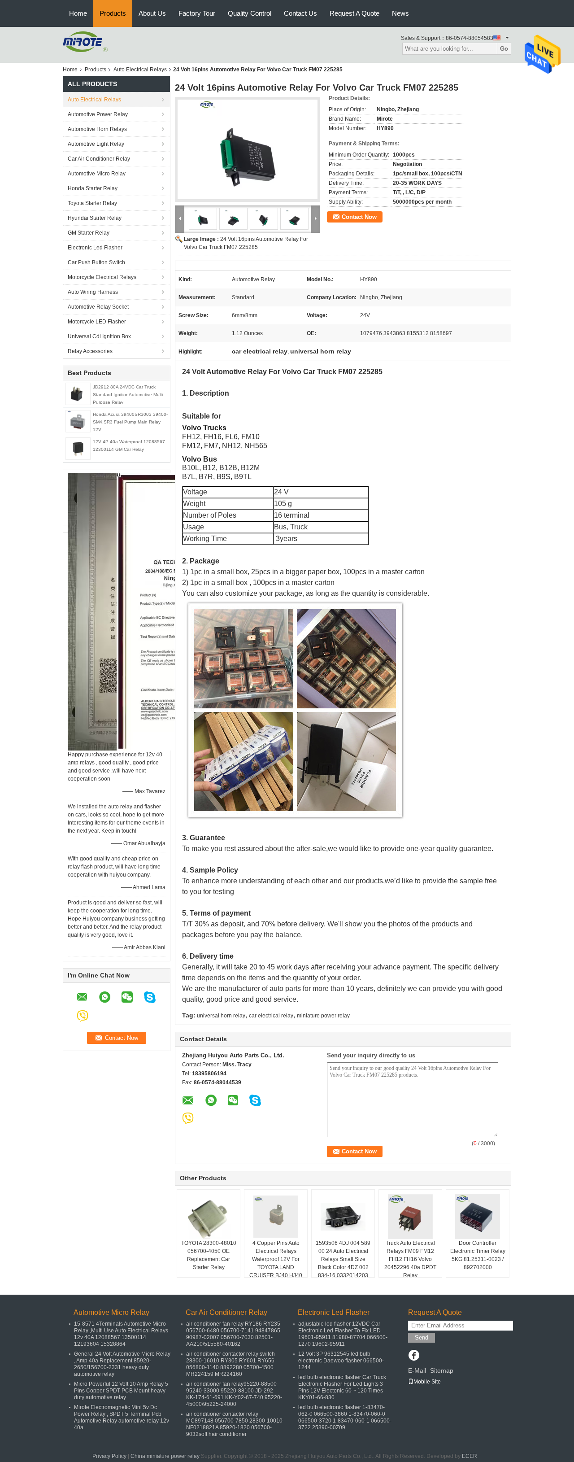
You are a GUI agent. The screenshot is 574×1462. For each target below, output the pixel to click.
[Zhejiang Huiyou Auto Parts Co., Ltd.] (85, 41)
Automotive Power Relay (98, 114)
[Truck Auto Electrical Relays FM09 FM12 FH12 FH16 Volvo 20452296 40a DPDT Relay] (410, 1216)
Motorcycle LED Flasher (97, 322)
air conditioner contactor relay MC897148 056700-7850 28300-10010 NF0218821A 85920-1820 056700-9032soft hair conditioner (234, 1424)
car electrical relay (271, 1015)
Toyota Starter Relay (92, 203)
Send (421, 1337)
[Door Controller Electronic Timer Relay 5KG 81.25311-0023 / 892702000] (477, 1216)
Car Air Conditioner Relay (99, 159)
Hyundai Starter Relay (95, 218)
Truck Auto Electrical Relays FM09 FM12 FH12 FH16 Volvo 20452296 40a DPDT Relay (410, 1259)
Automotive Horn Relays (99, 129)
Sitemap (441, 1370)
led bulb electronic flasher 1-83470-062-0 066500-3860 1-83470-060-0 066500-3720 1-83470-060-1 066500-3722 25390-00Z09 (344, 1417)
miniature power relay (323, 1015)
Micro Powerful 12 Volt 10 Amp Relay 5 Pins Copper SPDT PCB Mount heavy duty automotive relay (121, 1391)
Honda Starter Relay (92, 188)
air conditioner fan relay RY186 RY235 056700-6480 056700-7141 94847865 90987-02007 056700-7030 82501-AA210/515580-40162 (233, 1334)
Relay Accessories (90, 351)
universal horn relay (221, 1015)
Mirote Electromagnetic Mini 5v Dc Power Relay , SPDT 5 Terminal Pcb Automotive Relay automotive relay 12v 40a (121, 1417)
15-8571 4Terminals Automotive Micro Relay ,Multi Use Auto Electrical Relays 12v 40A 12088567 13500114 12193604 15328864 (121, 1334)
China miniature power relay (165, 1456)
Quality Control (249, 13)
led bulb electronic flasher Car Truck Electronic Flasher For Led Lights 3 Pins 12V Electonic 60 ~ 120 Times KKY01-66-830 (342, 1387)
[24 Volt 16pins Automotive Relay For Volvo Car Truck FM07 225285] (247, 149)
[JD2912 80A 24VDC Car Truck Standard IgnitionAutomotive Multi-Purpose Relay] (78, 393)
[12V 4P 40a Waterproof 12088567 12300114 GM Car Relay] (78, 448)
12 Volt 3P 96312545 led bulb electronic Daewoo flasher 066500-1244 (341, 1360)
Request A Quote (354, 13)
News (400, 13)
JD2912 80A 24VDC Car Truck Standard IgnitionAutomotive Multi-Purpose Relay (128, 394)
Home (78, 13)
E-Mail (417, 1370)
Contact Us (300, 13)
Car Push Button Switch (96, 262)
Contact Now (359, 217)
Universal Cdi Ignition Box (99, 336)
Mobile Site (427, 1382)
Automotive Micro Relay (97, 173)
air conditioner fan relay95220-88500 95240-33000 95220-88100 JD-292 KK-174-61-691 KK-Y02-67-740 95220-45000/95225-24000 (234, 1394)
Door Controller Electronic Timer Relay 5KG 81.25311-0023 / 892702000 (477, 1255)
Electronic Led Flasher (95, 247)
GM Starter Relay (88, 233)
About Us (152, 13)
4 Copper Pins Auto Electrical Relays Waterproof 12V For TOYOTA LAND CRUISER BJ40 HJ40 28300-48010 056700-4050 (276, 1267)
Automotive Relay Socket (98, 307)
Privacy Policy (109, 1456)
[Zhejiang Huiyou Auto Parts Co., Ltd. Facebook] (413, 1356)
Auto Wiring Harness (93, 292)
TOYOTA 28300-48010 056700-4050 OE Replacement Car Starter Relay (208, 1255)
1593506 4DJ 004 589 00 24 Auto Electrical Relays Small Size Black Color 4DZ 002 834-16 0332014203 (343, 1259)
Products (113, 13)
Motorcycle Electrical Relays (102, 277)
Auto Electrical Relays (140, 69)
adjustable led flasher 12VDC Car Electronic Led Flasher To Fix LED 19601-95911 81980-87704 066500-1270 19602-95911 (342, 1334)
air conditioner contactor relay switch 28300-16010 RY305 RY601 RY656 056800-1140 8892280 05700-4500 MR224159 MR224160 (230, 1364)
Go (504, 48)
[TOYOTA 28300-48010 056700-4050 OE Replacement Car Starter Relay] (208, 1216)
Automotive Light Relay (96, 144)
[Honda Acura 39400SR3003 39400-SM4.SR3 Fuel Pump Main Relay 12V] (78, 421)
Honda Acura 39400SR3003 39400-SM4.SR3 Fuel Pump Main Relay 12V (130, 422)
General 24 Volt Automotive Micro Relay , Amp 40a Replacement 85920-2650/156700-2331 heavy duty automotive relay (122, 1364)
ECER (469, 1456)
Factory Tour (196, 13)
